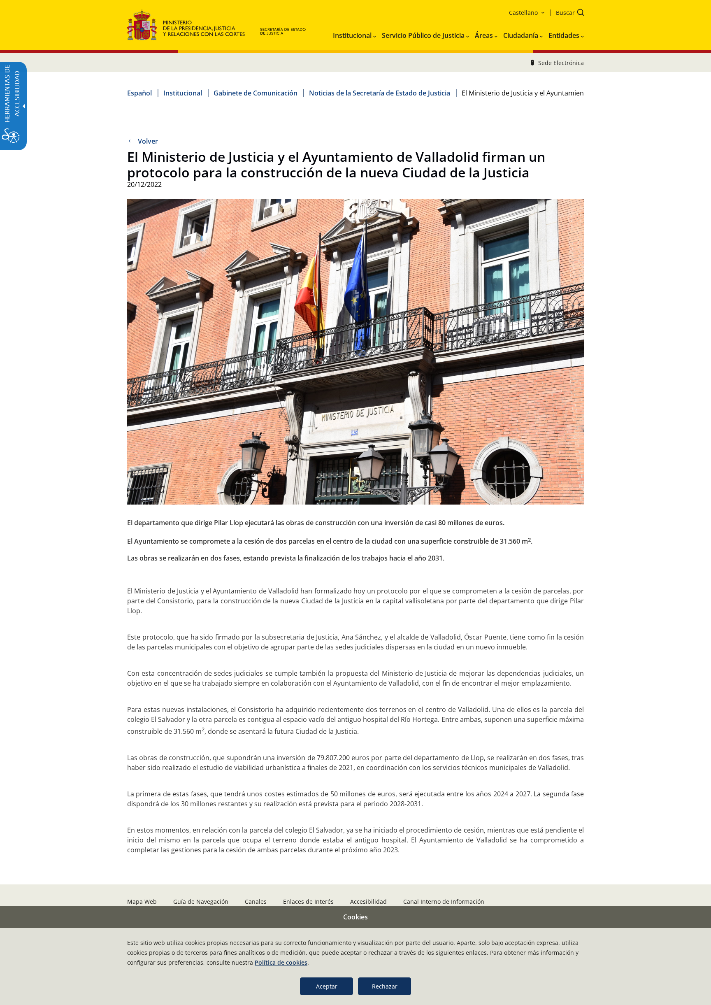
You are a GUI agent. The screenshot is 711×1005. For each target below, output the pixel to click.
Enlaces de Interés (308, 901)
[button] (567, 13)
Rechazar (384, 986)
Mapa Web (142, 901)
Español (139, 93)
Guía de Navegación (200, 901)
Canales (256, 901)
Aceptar (326, 986)
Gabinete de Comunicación (255, 93)
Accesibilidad (368, 901)
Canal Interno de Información (443, 901)
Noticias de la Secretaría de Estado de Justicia (379, 93)
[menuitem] (354, 33)
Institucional (182, 93)
